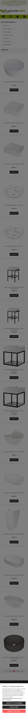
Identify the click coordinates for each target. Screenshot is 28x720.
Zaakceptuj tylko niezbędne (14, 703)
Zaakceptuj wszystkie (14, 711)
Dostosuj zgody (14, 707)
